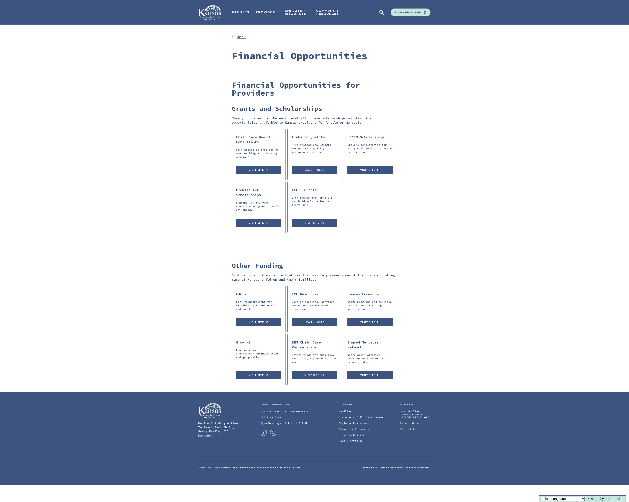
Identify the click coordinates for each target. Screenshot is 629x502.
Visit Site (258, 170)
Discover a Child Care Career (361, 417)
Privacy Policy (370, 467)
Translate (617, 499)
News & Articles (351, 440)
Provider (265, 12)
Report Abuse (409, 423)
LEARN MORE (314, 170)
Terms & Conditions (391, 467)
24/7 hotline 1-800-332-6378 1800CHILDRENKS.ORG (414, 414)
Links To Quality (351, 435)
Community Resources (327, 12)
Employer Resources (295, 12)
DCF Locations (271, 417)
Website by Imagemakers (417, 467)
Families (240, 12)
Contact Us (408, 429)
